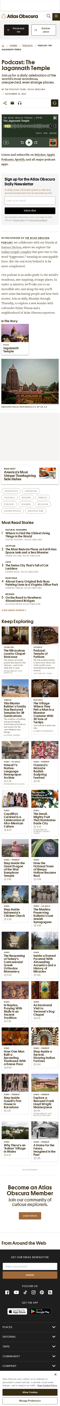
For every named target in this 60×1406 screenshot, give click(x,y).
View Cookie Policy (47, 1385)
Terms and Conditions (38, 220)
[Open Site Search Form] (48, 16)
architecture (36, 511)
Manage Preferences (29, 1401)
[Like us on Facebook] (7, 1292)
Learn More (30, 1215)
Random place (46, 30)
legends (26, 504)
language (31, 491)
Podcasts (27, 46)
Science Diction (11, 247)
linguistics (11, 491)
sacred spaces (12, 511)
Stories (13, 46)
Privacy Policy (19, 220)
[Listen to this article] (19, 103)
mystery (26, 498)
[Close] (55, 1374)
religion (43, 504)
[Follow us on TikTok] (25, 1293)
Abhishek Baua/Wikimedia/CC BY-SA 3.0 (24, 407)
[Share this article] (5, 103)
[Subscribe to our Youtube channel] (16, 1292)
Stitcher (40, 155)
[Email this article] (12, 103)
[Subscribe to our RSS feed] (50, 1292)
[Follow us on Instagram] (34, 1292)
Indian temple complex (16, 252)
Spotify (19, 159)
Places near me (18, 30)
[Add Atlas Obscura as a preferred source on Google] (54, 103)
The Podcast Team (15, 89)
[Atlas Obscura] (20, 16)
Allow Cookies (30, 1392)
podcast (9, 504)
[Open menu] (56, 16)
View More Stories (13, 610)
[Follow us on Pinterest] (42, 1292)
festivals (9, 498)
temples (42, 498)
